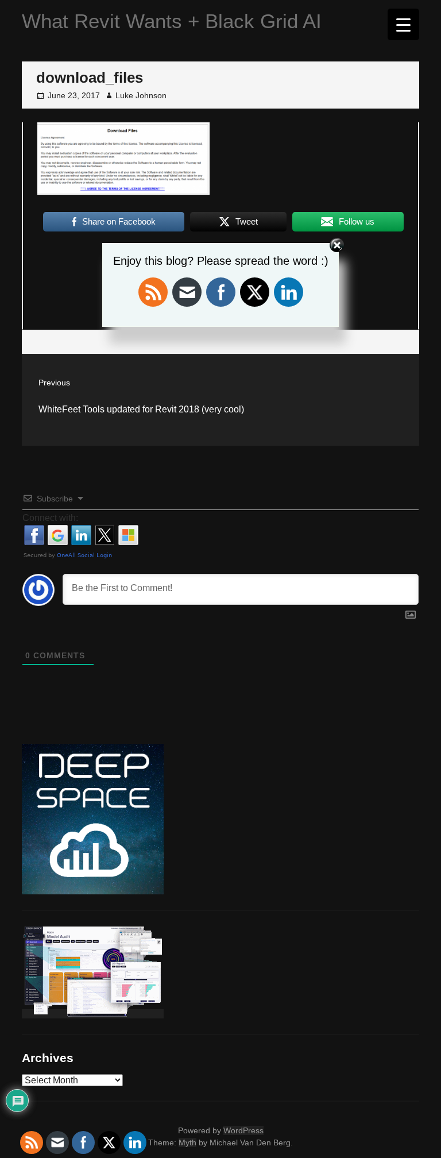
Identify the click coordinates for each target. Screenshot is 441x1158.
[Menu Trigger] (403, 24)
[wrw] (93, 1013)
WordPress (243, 1130)
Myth (187, 1142)
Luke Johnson (141, 95)
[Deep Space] (93, 889)
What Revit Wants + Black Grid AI (172, 21)
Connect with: (50, 518)
